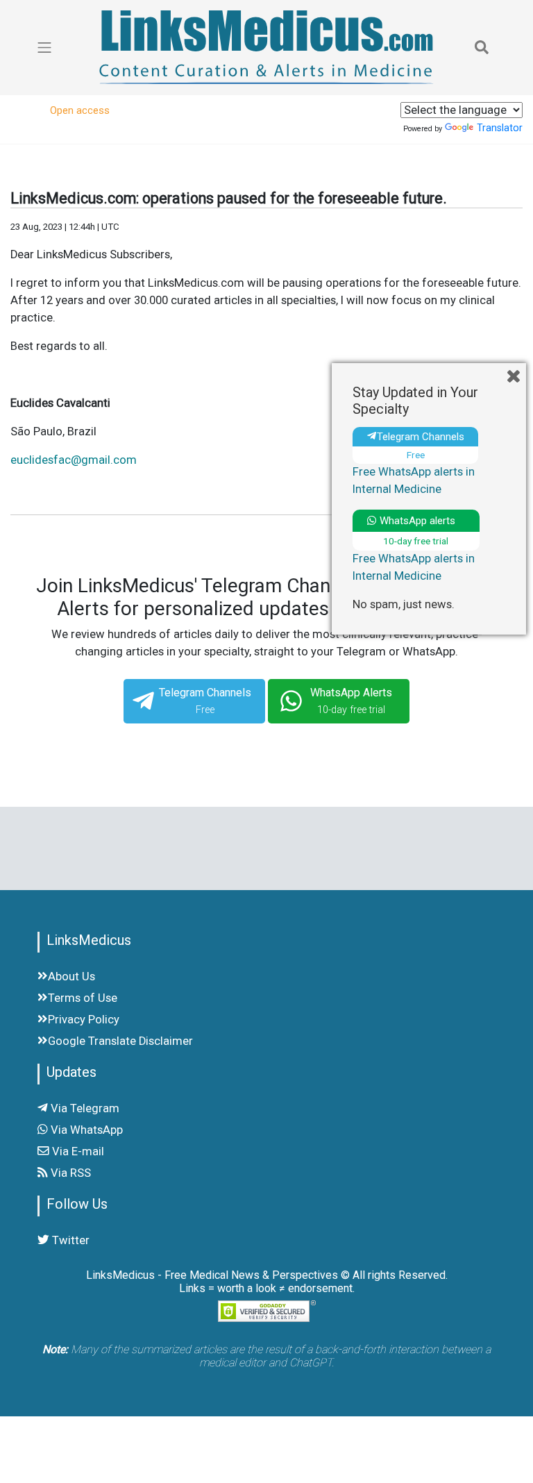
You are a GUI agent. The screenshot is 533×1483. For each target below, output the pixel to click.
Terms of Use (82, 998)
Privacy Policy (83, 1019)
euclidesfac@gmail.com (73, 460)
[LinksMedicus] (266, 47)
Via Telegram (83, 1108)
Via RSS (69, 1173)
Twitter (69, 1240)
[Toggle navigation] (481, 47)
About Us (71, 976)
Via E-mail (76, 1151)
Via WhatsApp (85, 1130)
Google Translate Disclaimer (120, 1041)
